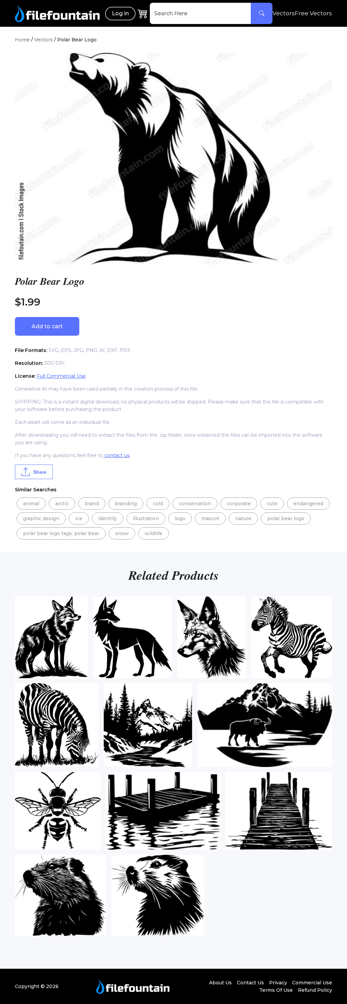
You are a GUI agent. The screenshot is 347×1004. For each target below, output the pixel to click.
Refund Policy (315, 990)
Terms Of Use (276, 990)
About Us (220, 983)
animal (31, 503)
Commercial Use (312, 983)
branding (126, 503)
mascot (210, 518)
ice (78, 518)
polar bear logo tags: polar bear (61, 533)
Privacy (278, 983)
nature (243, 518)
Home (22, 40)
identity (107, 518)
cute (272, 503)
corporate (239, 503)
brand (92, 503)
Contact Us (250, 983)
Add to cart (47, 326)
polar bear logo (285, 518)
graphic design (41, 518)
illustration (146, 518)
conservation (195, 503)
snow (122, 533)
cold (158, 503)
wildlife (153, 533)
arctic (62, 503)
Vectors (283, 13)
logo (180, 518)
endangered (308, 503)
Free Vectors (313, 13)
